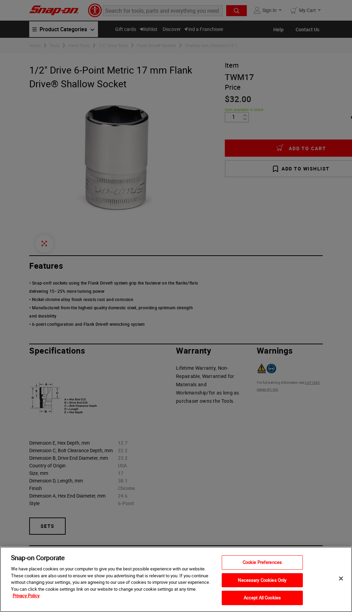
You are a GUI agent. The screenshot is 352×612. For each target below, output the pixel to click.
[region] (176, 579)
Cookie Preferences (262, 562)
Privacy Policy (26, 595)
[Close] (341, 578)
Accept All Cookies (262, 597)
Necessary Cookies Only (262, 580)
